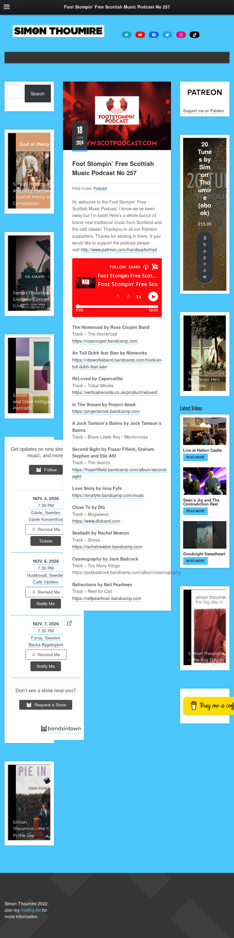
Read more (195, 457)
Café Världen (45, 581)
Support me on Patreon (203, 110)
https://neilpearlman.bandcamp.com (106, 598)
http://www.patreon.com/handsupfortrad (119, 249)
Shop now (204, 257)
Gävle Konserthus (46, 519)
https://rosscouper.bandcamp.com (105, 341)
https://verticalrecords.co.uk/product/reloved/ (115, 392)
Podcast (100, 188)
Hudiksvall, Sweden (46, 575)
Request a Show (50, 704)
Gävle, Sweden (45, 512)
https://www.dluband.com (96, 521)
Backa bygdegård (46, 644)
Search (37, 93)
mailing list (31, 910)
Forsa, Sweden (45, 637)
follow (50, 469)
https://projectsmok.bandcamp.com (106, 411)
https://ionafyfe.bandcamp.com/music (108, 495)
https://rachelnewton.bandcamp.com (107, 546)
